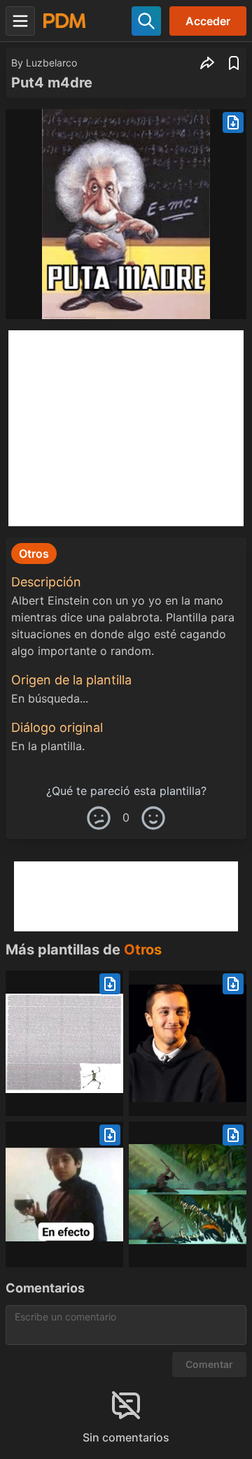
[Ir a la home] (64, 20)
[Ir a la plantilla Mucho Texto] (64, 1043)
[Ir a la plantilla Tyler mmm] (187, 1043)
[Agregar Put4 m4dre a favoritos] (234, 63)
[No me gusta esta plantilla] (98, 818)
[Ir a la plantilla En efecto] (64, 1194)
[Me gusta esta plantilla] (153, 818)
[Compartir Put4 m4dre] (207, 63)
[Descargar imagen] (233, 122)
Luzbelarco (51, 63)
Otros (143, 949)
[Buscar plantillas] (146, 21)
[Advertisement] (126, 428)
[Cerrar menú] (20, 21)
